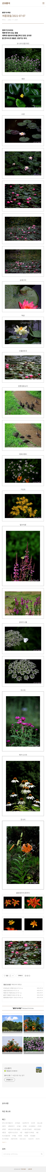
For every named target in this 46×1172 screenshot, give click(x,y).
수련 (33, 1123)
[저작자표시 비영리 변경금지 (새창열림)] (27, 976)
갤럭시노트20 (13, 1132)
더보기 (4, 1142)
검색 (42, 1154)
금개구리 (26, 1123)
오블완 (33, 1136)
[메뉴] (43, 3)
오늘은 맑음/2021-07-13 (10, 990)
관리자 (30, 1169)
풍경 (4, 1132)
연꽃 (20, 1136)
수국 (38, 1139)
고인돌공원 (6, 1136)
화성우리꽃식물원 (14, 1129)
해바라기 (12, 1126)
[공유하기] (10, 975)
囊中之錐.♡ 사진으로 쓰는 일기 (14, 1075)
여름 (25, 1126)
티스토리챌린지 (8, 1123)
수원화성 (32, 1126)
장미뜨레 (14, 1139)
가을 (19, 1126)
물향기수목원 (7, 984)
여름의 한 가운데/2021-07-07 (11, 993)
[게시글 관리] (13, 975)
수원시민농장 (27, 1129)
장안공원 (37, 1129)
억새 (40, 1126)
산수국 (31, 1139)
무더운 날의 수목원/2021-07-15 (12, 988)
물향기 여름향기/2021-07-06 (11, 995)
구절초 (18, 1123)
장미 (4, 1126)
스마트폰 (6, 1139)
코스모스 (23, 1139)
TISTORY (23, 1169)
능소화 (40, 1123)
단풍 (26, 1136)
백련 (4, 1129)
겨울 (14, 1136)
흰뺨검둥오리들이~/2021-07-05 (12, 997)
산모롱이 (6, 3)
